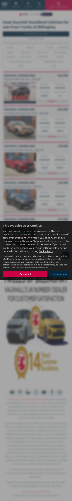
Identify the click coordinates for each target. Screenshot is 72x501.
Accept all (25, 274)
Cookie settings (59, 274)
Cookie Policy (46, 251)
